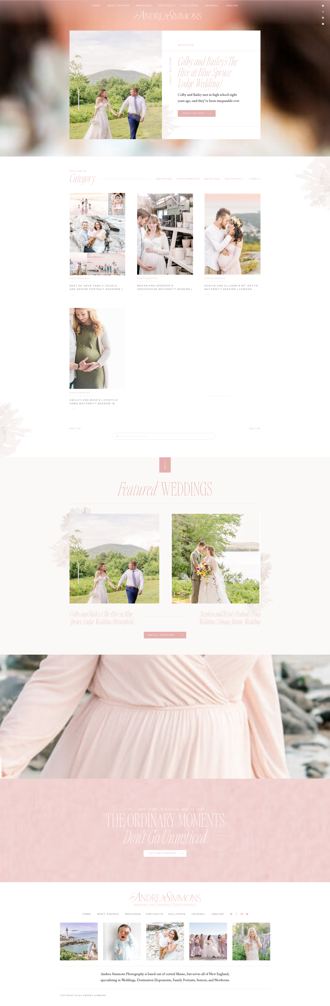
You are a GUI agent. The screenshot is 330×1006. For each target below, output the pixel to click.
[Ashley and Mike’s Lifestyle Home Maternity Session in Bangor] (72, 409)
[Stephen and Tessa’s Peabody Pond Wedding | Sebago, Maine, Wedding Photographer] (215, 558)
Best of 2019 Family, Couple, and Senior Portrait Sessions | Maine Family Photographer (96, 289)
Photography (80, 278)
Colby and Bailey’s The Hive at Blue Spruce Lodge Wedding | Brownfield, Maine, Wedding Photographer (209, 83)
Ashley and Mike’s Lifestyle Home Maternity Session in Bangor (94, 403)
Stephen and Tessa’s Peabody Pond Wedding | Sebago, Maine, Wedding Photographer (229, 621)
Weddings (186, 45)
